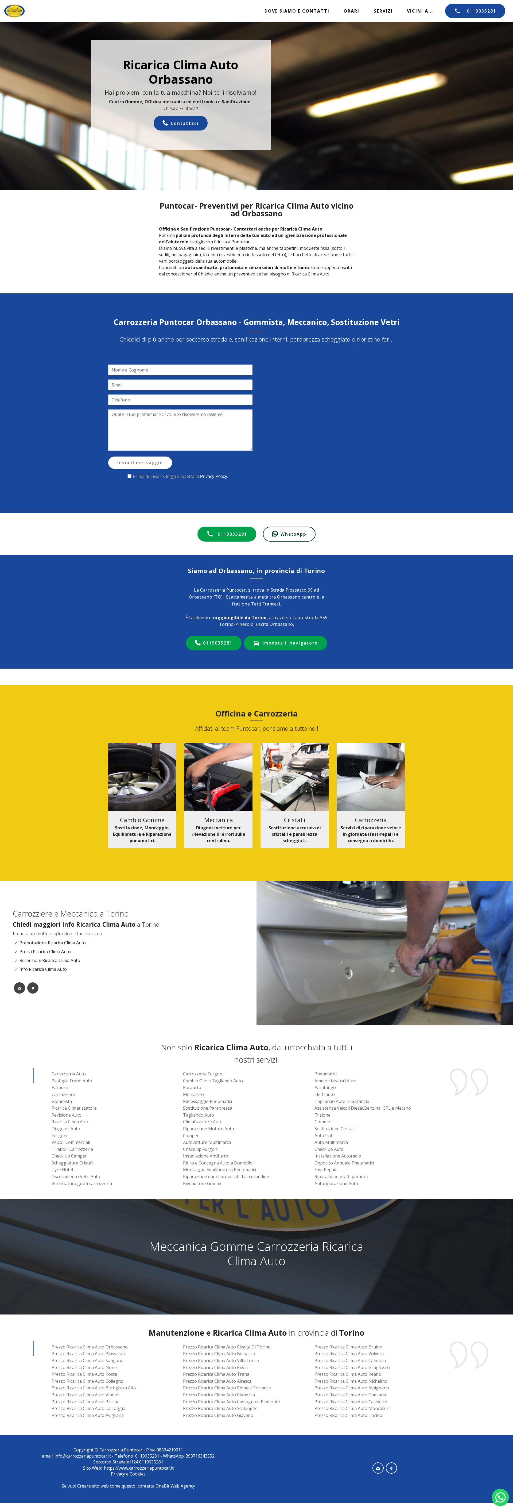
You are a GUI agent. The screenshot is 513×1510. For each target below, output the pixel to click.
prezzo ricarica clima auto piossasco (88, 1353)
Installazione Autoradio (337, 1156)
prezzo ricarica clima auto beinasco (219, 1353)
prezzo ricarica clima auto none (84, 1367)
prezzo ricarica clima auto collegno (87, 1381)
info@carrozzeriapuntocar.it (83, 1456)
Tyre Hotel (62, 1169)
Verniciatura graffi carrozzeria (82, 1183)
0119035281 (481, 11)
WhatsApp (293, 534)
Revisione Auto (66, 1115)
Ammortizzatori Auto (335, 1081)
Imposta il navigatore (290, 643)
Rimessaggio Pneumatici (207, 1101)
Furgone (60, 1136)
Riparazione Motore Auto (208, 1129)
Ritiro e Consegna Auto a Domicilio (217, 1163)
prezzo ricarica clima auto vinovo (85, 1395)
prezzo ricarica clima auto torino (348, 1415)
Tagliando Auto (198, 1115)
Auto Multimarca (331, 1142)
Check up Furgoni (200, 1149)
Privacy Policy (213, 476)
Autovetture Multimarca (207, 1142)
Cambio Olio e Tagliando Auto (213, 1081)
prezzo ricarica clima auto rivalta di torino (227, 1347)
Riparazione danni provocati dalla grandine (226, 1176)
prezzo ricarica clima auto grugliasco (352, 1367)
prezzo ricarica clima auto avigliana (88, 1415)
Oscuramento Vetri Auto (76, 1176)
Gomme (322, 1122)
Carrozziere (63, 1094)
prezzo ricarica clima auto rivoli (215, 1367)
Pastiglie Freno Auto (72, 1081)
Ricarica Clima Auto (71, 1122)
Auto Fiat (323, 1136)
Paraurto (192, 1087)
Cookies (138, 1474)
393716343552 (200, 1456)
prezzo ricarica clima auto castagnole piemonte (231, 1402)
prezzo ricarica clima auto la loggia (88, 1408)
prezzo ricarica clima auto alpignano (351, 1388)
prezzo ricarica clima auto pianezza (219, 1395)
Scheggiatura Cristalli (73, 1163)
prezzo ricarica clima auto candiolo (350, 1360)
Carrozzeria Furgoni (203, 1074)
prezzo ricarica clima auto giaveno (218, 1415)
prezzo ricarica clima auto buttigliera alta (94, 1388)
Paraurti (60, 1087)
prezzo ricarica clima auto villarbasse (221, 1360)
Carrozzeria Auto (69, 1074)
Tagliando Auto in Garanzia (341, 1101)
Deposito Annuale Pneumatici (344, 1163)
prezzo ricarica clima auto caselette (350, 1402)
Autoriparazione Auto (336, 1183)
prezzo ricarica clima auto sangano (87, 1360)
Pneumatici (325, 1074)
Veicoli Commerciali (71, 1142)
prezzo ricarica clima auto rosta (84, 1374)
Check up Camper (69, 1156)
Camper (191, 1136)
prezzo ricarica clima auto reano (347, 1374)
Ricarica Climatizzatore (74, 1108)
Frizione (322, 1115)
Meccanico (193, 1094)
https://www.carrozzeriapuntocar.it (139, 1468)
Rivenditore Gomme (203, 1183)
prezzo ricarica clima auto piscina (85, 1402)
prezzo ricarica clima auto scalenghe (220, 1408)
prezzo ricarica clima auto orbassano (90, 1347)
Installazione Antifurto (205, 1156)
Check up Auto (329, 1149)
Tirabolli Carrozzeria (72, 1149)
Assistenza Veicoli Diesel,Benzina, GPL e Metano (362, 1108)
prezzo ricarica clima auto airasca (217, 1381)
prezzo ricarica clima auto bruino (348, 1347)
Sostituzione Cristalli (335, 1129)
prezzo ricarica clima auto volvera (349, 1353)
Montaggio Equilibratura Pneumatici (219, 1169)
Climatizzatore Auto (203, 1122)
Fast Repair (325, 1169)
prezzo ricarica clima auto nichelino (350, 1381)
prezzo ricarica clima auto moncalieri (352, 1408)
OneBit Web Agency (175, 1486)
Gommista (62, 1101)
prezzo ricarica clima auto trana (216, 1374)
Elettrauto (324, 1094)
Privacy (118, 1474)
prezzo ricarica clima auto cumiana (350, 1395)
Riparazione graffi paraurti (341, 1176)
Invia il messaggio (140, 463)
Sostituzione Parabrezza (207, 1108)
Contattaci (185, 123)
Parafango (325, 1087)
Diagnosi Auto (66, 1129)
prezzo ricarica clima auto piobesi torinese (227, 1388)
